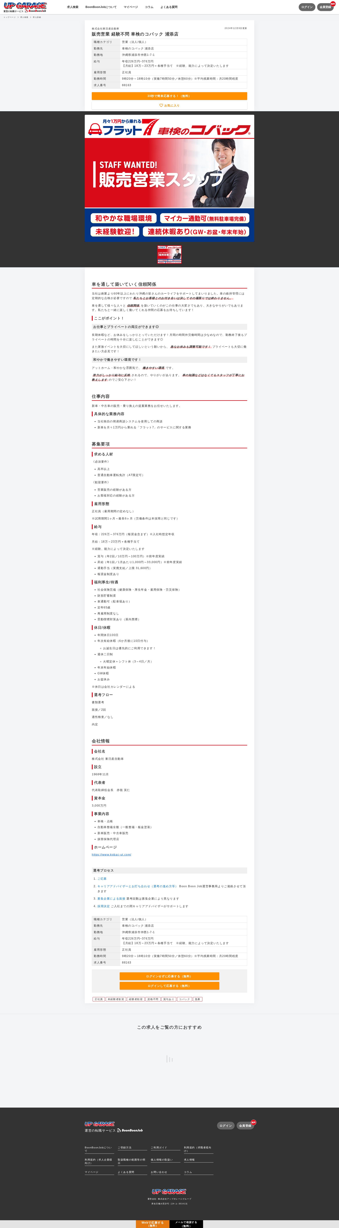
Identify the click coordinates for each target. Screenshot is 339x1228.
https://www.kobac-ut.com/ (111, 854)
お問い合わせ (159, 1172)
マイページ (131, 6)
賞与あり (168, 999)
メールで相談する (186, 1224)
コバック (184, 999)
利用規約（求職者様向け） (198, 1149)
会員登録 (327, 5)
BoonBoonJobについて (101, 6)
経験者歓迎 (136, 999)
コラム (149, 6)
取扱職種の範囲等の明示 (131, 1161)
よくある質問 (168, 6)
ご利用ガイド (159, 1147)
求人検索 (72, 6)
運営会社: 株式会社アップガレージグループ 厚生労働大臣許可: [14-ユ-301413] (170, 1201)
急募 (197, 999)
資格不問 (152, 999)
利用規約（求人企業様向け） (98, 1161)
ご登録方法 (125, 1147)
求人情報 (189, 1159)
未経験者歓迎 (116, 999)
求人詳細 (37, 17)
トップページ (10, 17)
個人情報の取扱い (162, 1159)
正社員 (99, 999)
